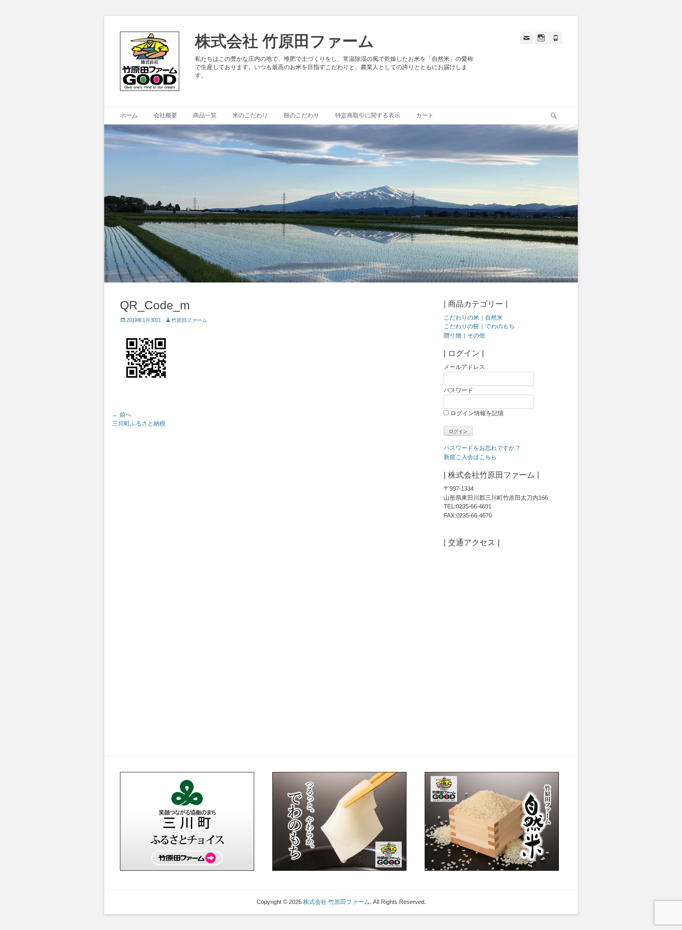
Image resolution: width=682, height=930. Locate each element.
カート (425, 115)
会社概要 (165, 115)
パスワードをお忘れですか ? (481, 447)
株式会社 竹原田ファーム (284, 41)
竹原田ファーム (189, 320)
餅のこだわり (301, 115)
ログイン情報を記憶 (476, 413)
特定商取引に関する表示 (367, 115)
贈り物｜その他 (464, 335)
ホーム (129, 115)
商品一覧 (205, 115)
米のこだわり (250, 115)
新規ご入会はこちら (470, 457)
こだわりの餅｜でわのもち (479, 326)
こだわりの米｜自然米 (473, 317)
